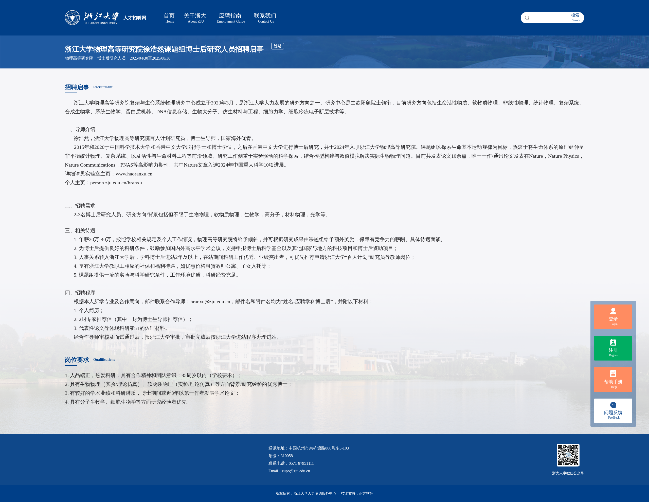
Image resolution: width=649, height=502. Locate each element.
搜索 (575, 17)
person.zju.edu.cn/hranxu (116, 182)
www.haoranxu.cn (134, 173)
